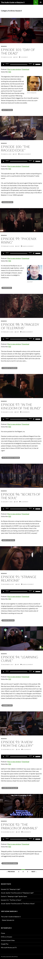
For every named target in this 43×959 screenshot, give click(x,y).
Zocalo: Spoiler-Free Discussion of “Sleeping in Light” (17, 893)
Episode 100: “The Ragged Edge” (15, 148)
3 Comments (27, 749)
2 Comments (26, 412)
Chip (16, 57)
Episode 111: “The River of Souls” (11, 900)
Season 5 (4, 46)
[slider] (38, 64)
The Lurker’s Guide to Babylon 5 (11, 916)
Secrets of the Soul (8, 540)
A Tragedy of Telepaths (10, 368)
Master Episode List (8, 920)
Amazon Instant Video (8, 940)
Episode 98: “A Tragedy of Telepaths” (20, 326)
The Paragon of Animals (10, 863)
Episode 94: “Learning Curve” (19, 659)
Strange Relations (8, 620)
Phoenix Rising (7, 287)
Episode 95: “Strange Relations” (18, 578)
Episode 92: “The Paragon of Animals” (19, 826)
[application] (21, 64)
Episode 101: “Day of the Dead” (18, 51)
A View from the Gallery (10, 788)
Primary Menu (40, 2)
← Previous (10, 871)
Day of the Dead (7, 110)
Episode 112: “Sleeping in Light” (10, 889)
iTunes (3, 933)
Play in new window (14, 69)
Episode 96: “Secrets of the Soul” (20, 496)
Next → (34, 871)
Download (25, 69)
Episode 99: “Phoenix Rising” (18, 240)
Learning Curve (7, 705)
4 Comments (27, 832)
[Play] (4, 64)
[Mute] (34, 64)
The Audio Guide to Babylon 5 (12, 2)
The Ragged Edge (7, 202)
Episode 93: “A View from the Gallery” (17, 744)
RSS (9, 72)
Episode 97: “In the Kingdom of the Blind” (21, 406)
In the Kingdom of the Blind (11, 457)
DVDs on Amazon (6, 937)
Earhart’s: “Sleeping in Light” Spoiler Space (14, 896)
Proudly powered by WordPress (9, 956)
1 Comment (24, 57)
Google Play (4, 944)
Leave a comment (25, 154)
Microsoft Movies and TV (9, 947)
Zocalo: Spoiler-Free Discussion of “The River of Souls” (18, 903)
